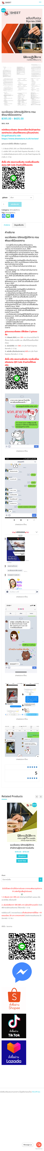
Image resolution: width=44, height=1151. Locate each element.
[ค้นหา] (40, 879)
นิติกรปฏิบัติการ (15, 210)
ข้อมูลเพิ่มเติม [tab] (19, 225)
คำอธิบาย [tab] (7, 225)
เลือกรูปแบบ (22, 856)
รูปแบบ (4, 197)
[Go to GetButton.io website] (38, 1149)
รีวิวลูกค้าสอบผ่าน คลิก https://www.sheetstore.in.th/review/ (20, 137)
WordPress (36, 1092)
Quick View (22, 861)
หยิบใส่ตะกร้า (15, 204)
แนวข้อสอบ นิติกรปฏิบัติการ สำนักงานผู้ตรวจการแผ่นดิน (22, 846)
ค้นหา (3, 875)
